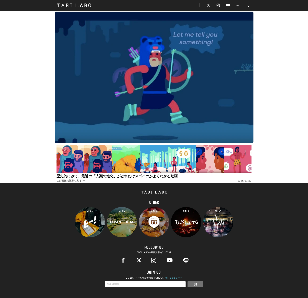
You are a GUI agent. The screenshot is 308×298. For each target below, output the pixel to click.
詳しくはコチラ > (173, 278)
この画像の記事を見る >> (71, 180)
